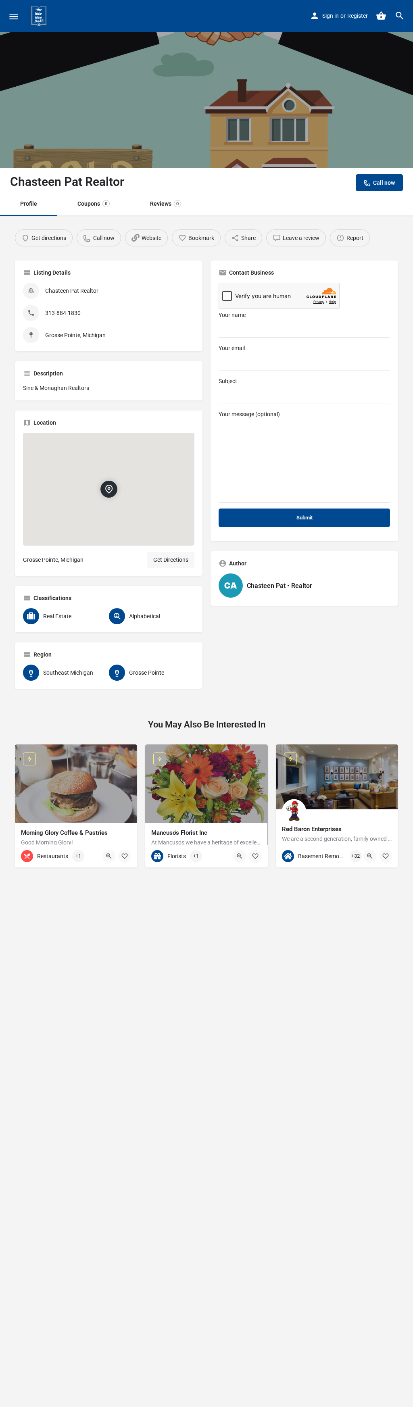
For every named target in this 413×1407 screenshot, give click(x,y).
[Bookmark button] (124, 856)
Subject (228, 381)
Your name (232, 315)
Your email (232, 348)
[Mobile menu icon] (13, 16)
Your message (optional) (249, 414)
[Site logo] (39, 16)
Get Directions (170, 560)
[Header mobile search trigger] (399, 15)
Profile (28, 203)
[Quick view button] (108, 856)
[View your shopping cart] (381, 15)
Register (357, 16)
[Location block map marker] (108, 489)
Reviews (164, 203)
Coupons (92, 203)
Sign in (330, 16)
